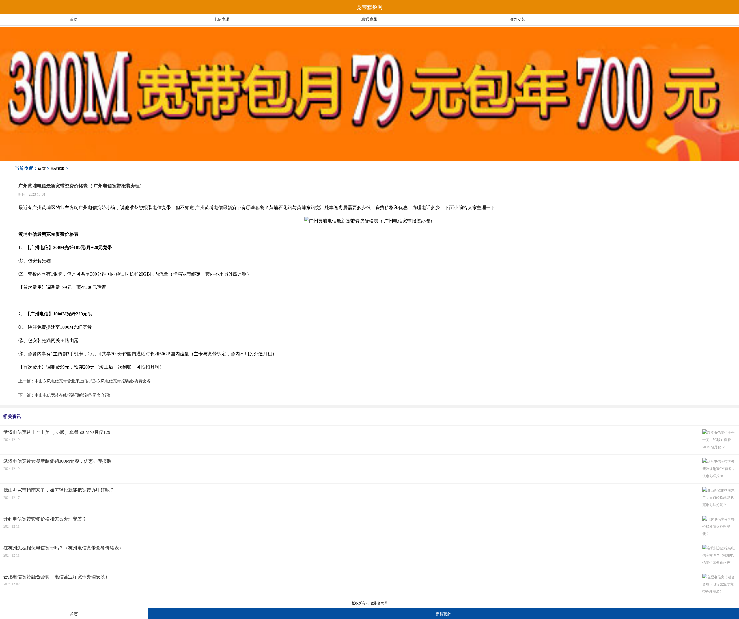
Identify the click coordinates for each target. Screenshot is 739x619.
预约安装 (517, 19)
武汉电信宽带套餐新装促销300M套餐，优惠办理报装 (57, 461)
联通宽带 (369, 19)
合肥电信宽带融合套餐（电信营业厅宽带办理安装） (56, 576)
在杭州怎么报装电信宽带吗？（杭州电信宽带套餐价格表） (63, 547)
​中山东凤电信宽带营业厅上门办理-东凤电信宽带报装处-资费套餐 (93, 381)
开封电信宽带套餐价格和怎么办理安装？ (45, 518)
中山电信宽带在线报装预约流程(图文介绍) (72, 395)
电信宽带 (222, 19)
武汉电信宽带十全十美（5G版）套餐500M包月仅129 (56, 432)
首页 (74, 19)
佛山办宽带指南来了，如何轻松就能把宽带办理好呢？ (58, 490)
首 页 (42, 169)
